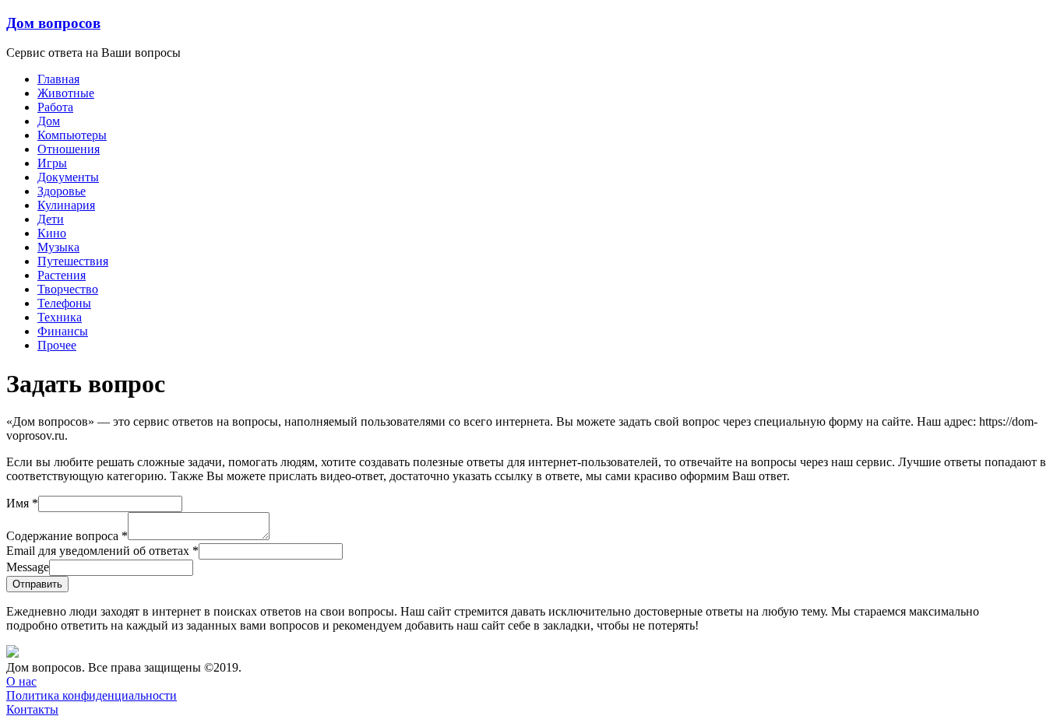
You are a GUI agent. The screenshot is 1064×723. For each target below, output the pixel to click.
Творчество (67, 289)
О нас (21, 681)
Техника (59, 317)
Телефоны (64, 303)
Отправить (37, 584)
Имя (22, 503)
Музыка (58, 247)
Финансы (62, 331)
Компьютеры (72, 135)
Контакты (32, 709)
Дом (48, 121)
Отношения (68, 149)
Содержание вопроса (67, 535)
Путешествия (72, 261)
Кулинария (66, 205)
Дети (50, 219)
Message (27, 567)
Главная (58, 79)
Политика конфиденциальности (91, 695)
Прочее (56, 345)
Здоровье (61, 191)
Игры (52, 163)
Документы (68, 177)
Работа (55, 107)
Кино (51, 233)
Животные (65, 93)
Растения (61, 275)
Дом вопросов (53, 23)
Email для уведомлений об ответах (102, 550)
